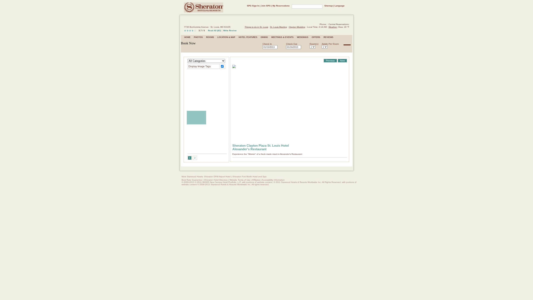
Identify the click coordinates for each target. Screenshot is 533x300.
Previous (330, 60)
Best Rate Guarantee (192, 180)
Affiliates (256, 180)
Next (342, 60)
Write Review (230, 30)
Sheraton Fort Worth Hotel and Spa (249, 176)
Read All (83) (214, 30)
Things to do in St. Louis (256, 27)
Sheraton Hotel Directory (216, 180)
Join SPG (266, 6)
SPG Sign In (253, 6)
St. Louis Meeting (278, 27)
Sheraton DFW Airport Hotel (217, 176)
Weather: (333, 27)
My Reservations (281, 6)
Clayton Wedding (297, 27)
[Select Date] (280, 47)
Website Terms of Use (239, 180)
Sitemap (328, 6)
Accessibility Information (273, 180)
